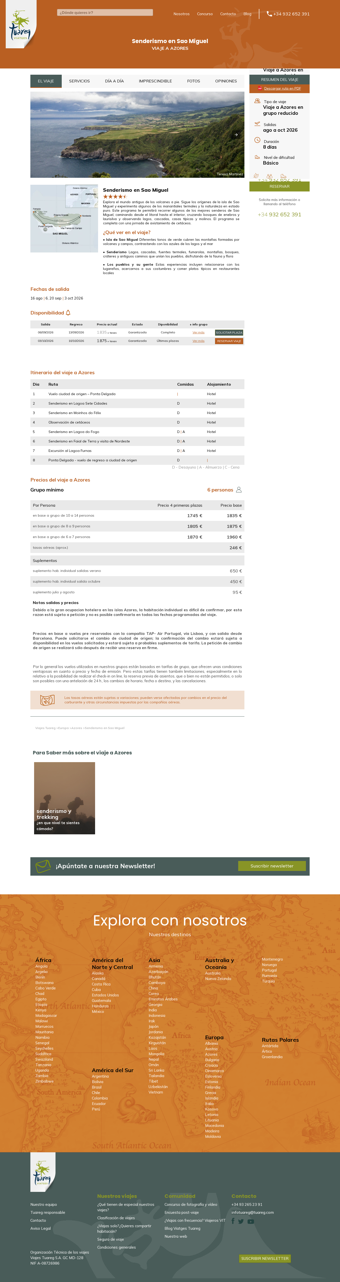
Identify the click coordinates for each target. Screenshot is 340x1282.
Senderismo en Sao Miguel (104, 728)
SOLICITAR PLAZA (229, 332)
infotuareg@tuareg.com (252, 1212)
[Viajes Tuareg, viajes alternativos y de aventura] (43, 1190)
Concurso (205, 13)
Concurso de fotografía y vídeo (191, 1204)
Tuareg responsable (47, 1212)
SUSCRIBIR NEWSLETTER (264, 1258)
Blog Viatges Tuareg (182, 1228)
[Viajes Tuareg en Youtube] (250, 1222)
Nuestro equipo (43, 1204)
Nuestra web (176, 1236)
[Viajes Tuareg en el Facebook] (232, 1222)
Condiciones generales (116, 1247)
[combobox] (105, 12)
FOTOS (193, 80)
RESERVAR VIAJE (229, 341)
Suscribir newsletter (272, 866)
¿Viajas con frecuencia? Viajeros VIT (195, 1220)
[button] (236, 134)
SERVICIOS (79, 80)
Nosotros (181, 13)
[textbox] (105, 12)
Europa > (64, 728)
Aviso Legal (40, 1228)
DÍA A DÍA (114, 80)
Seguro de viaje (110, 1239)
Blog (247, 13)
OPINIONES (226, 80)
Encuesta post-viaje (182, 1212)
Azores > (78, 728)
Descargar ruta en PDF (282, 88)
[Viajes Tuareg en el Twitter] (241, 1222)
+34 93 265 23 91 (246, 1204)
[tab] (46, 81)
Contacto (228, 13)
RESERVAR (279, 186)
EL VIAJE (46, 80)
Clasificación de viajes (116, 1218)
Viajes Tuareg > (46, 728)
